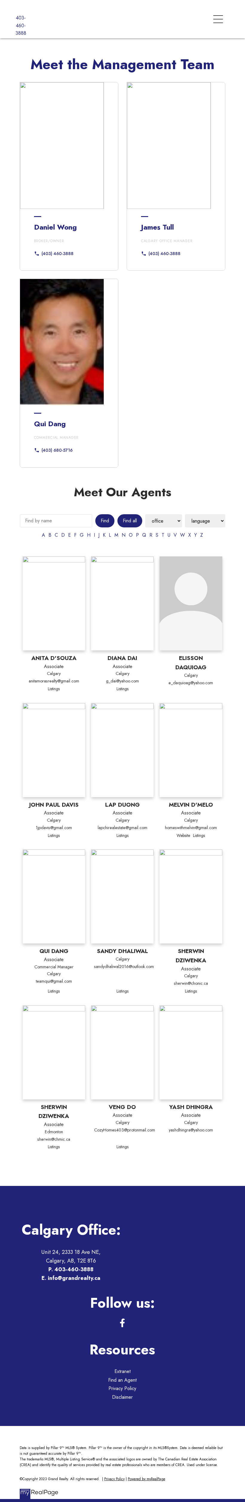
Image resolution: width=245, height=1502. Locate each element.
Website (183, 835)
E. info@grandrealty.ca (71, 1278)
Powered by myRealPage (146, 1479)
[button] (54, 253)
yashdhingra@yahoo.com (191, 1130)
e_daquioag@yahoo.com (191, 683)
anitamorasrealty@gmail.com (54, 681)
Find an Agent (122, 1380)
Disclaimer (122, 1397)
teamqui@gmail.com (54, 981)
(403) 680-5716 (57, 450)
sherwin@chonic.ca (191, 983)
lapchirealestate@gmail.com (122, 828)
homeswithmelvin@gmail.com (191, 828)
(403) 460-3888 (58, 253)
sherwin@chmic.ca (53, 1139)
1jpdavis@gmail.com (54, 828)
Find (105, 520)
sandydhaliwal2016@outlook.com (124, 967)
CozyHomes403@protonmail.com (124, 1130)
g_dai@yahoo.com (122, 681)
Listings (54, 689)
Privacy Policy (122, 1388)
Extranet (122, 1371)
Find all (130, 520)
